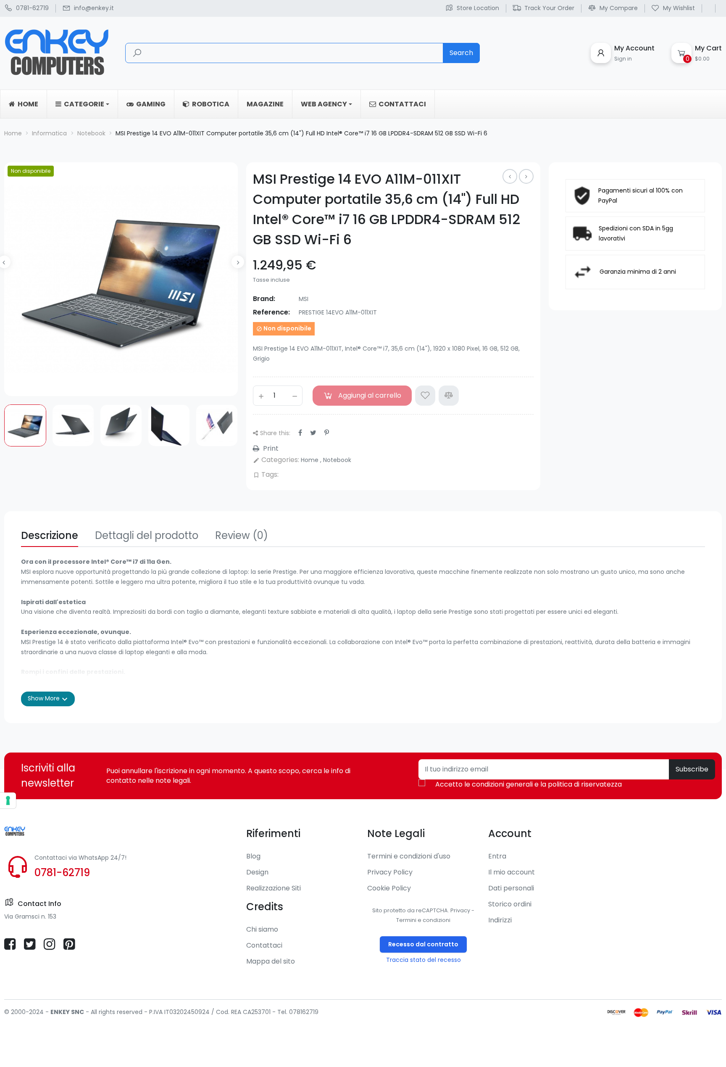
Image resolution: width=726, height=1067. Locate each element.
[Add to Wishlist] (425, 396)
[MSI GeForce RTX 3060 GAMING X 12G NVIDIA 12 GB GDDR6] (526, 176)
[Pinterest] (326, 433)
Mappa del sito (270, 961)
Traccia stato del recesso (423, 960)
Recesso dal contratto (423, 944)
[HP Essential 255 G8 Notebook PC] (509, 176)
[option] (25, 425)
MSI (303, 299)
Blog (253, 856)
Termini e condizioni (423, 920)
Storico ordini (509, 904)
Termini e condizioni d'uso (408, 856)
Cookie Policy (389, 888)
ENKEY (60, 1012)
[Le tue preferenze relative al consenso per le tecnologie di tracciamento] (8, 800)
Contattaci (264, 945)
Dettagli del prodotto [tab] (146, 535)
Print (270, 448)
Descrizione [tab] (49, 535)
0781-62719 (62, 872)
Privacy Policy (390, 872)
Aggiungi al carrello (369, 395)
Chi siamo (262, 929)
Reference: (271, 312)
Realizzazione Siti (273, 888)
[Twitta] (313, 433)
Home (310, 460)
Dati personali (511, 888)
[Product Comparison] (449, 396)
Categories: (276, 460)
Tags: (266, 474)
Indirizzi (500, 920)
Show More (48, 699)
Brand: (264, 299)
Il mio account (511, 872)
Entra (497, 856)
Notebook (337, 460)
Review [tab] (241, 535)
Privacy (460, 910)
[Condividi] (300, 433)
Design (257, 872)
